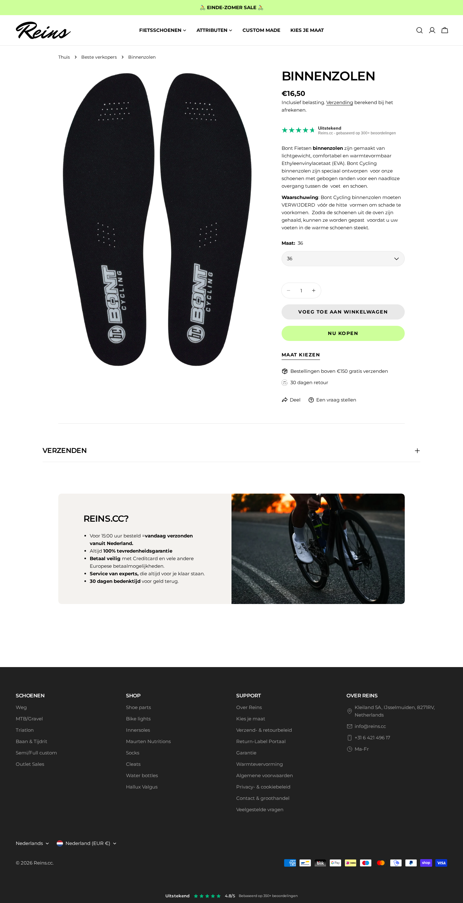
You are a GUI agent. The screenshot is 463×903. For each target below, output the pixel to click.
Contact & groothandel (262, 798)
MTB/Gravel (29, 719)
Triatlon (25, 730)
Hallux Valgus (141, 787)
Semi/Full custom (36, 753)
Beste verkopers (99, 57)
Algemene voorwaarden (264, 775)
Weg (21, 707)
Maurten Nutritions (148, 741)
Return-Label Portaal (261, 741)
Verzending (339, 102)
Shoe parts (138, 707)
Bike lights (138, 719)
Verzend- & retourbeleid (264, 730)
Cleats (133, 764)
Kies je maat (250, 719)
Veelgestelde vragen (259, 809)
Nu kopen (343, 333)
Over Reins (249, 707)
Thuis (64, 57)
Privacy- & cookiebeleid (263, 787)
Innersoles (138, 730)
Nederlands (29, 843)
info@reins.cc (370, 726)
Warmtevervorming (259, 764)
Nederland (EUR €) (88, 843)
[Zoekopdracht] (419, 30)
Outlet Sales (30, 764)
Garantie (246, 753)
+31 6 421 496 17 (372, 738)
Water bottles (142, 775)
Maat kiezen (301, 355)
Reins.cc (43, 863)
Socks (132, 753)
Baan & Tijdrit (31, 741)
